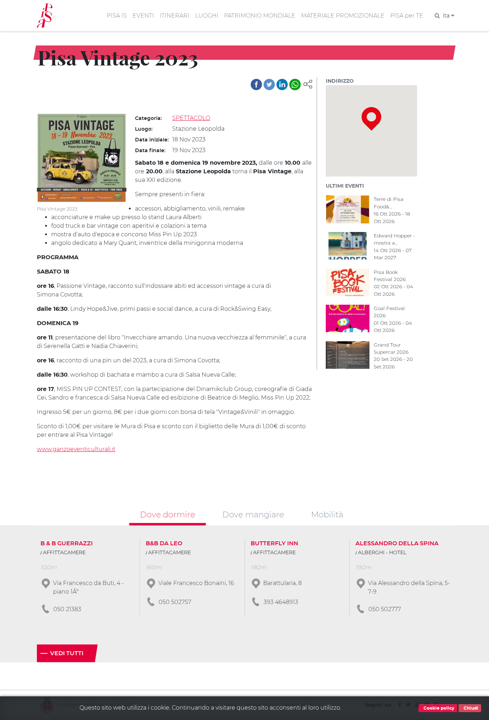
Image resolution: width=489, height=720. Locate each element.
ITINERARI (174, 15)
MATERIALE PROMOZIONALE (342, 15)
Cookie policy (438, 708)
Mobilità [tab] (327, 514)
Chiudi (470, 708)
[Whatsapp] (295, 84)
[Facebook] (256, 84)
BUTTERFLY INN (274, 543)
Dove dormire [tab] (167, 514)
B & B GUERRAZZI (66, 543)
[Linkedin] (282, 84)
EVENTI (143, 15)
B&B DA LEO (164, 543)
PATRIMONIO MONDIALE (259, 15)
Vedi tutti (66, 653)
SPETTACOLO (191, 118)
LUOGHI (206, 15)
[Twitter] (269, 84)
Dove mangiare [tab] (253, 514)
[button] (308, 83)
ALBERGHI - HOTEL (382, 552)
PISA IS (117, 15)
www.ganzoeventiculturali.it (76, 449)
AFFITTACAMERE (64, 552)
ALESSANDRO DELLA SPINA (397, 543)
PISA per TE (406, 15)
